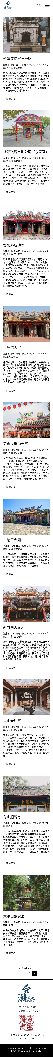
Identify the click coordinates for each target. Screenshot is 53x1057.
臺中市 (19, 356)
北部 (13, 450)
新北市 (9, 636)
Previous (25, 968)
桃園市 (9, 826)
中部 (13, 64)
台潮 (16, 5)
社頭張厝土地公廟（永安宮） (26, 152)
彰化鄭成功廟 (13, 245)
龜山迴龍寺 (12, 817)
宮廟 (18, 64)
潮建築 (6, 64)
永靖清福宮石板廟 (17, 58)
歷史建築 (18, 67)
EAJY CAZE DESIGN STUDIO (26, 1051)
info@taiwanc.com (28, 1010)
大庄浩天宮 (12, 347)
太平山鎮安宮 (13, 916)
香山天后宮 (12, 721)
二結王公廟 (12, 540)
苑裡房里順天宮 (15, 444)
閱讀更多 (11, 97)
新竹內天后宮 (13, 627)
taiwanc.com (28, 1006)
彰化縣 (9, 67)
